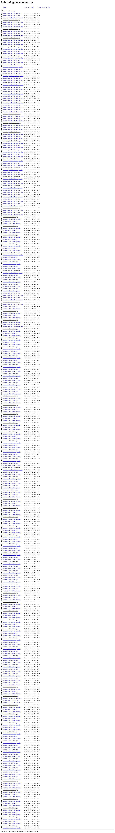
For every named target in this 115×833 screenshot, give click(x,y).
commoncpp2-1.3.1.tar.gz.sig (13, 31)
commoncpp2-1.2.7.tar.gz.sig (13, 22)
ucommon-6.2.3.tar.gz (10, 718)
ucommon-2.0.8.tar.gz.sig (11, 322)
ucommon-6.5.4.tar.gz (10, 794)
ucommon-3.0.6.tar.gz (10, 382)
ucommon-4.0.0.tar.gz (10, 449)
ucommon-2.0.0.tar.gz (10, 266)
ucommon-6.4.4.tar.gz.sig (11, 774)
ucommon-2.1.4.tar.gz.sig (11, 353)
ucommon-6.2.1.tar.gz (10, 709)
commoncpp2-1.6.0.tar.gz (11, 203)
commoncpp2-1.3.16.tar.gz (11, 96)
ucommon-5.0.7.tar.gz (10, 579)
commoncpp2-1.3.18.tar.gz (11, 105)
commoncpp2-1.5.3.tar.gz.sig (13, 179)
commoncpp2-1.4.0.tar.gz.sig (13, 147)
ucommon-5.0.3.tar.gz (10, 561)
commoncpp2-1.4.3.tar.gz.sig (13, 161)
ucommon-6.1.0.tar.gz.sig (11, 653)
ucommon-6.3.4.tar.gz (10, 740)
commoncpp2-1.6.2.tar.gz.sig (13, 214)
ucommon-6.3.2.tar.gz (10, 731)
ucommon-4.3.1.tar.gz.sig (11, 537)
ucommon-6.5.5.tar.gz (10, 799)
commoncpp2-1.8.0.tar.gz (11, 324)
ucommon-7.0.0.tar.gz (10, 825)
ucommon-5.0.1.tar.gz (10, 552)
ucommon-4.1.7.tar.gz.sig (11, 514)
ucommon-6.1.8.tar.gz (10, 687)
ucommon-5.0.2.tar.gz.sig (11, 559)
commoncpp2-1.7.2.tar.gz (11, 297)
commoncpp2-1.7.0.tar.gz (11, 270)
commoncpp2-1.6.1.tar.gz (11, 208)
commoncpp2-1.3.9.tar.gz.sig (13, 67)
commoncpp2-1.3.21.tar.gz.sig (13, 120)
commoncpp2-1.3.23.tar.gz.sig (13, 129)
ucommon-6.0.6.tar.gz (10, 642)
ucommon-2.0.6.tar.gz (10, 311)
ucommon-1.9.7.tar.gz (10, 248)
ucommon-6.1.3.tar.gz (10, 664)
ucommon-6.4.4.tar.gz (10, 772)
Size (39, 7)
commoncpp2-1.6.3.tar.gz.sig (13, 255)
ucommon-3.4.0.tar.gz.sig (11, 447)
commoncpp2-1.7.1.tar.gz (11, 293)
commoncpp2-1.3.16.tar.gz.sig (13, 98)
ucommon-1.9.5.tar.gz (10, 239)
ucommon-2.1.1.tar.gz (10, 338)
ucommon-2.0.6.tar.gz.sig (11, 313)
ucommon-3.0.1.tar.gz (10, 360)
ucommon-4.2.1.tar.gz (10, 521)
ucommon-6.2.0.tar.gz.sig (11, 707)
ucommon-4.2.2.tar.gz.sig (11, 528)
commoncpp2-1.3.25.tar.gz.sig (13, 138)
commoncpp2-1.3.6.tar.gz (11, 51)
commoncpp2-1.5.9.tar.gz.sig (13, 201)
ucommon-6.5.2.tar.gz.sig (11, 787)
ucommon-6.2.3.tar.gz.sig (11, 720)
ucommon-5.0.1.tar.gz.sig (11, 555)
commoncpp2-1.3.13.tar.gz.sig (13, 85)
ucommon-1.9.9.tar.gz (10, 261)
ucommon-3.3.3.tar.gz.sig (11, 425)
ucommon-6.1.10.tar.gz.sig (12, 698)
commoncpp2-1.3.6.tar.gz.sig (13, 53)
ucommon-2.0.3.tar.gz (10, 284)
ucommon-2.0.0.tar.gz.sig (11, 268)
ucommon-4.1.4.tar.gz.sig (11, 501)
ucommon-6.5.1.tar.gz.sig (11, 783)
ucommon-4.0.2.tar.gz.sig (11, 461)
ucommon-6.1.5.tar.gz (10, 673)
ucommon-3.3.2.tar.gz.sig (11, 420)
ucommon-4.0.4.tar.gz (10, 472)
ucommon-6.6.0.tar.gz (10, 812)
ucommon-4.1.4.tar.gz (10, 499)
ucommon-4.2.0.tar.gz (10, 517)
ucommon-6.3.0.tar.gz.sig (11, 725)
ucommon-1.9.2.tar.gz (10, 226)
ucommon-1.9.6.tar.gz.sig (11, 246)
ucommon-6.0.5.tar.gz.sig (11, 640)
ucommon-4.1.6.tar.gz (10, 508)
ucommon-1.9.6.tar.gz (10, 244)
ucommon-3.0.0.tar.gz (10, 355)
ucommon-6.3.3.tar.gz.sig (11, 738)
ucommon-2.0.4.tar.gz (10, 288)
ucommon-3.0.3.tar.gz (10, 369)
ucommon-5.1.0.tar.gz (10, 584)
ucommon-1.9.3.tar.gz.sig (11, 232)
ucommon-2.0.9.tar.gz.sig (11, 331)
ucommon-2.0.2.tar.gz (10, 279)
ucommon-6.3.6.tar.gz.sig (11, 752)
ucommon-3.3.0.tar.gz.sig (11, 411)
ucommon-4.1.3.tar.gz (10, 494)
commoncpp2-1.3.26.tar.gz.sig (13, 143)
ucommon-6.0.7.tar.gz (10, 646)
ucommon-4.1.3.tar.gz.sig (11, 496)
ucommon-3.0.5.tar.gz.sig (11, 380)
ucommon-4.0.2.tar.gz (10, 458)
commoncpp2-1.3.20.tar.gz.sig (13, 116)
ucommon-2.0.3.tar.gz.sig (11, 286)
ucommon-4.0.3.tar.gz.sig (11, 465)
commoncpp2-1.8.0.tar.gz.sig (13, 326)
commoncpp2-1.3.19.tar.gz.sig (13, 111)
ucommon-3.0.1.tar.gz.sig (11, 362)
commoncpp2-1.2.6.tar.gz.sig (13, 17)
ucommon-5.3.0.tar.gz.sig (11, 608)
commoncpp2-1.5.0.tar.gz (11, 163)
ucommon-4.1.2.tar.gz (10, 490)
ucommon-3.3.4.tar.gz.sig (11, 429)
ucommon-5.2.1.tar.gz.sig (11, 599)
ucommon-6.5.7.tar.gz (10, 808)
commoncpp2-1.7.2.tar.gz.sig (13, 299)
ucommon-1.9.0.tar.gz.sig (11, 219)
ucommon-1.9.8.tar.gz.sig (11, 259)
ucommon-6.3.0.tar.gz (10, 723)
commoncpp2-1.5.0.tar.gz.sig (13, 165)
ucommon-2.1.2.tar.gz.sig (11, 344)
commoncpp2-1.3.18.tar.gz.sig (13, 107)
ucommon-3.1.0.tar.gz (10, 387)
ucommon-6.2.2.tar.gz (10, 714)
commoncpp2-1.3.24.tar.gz (11, 132)
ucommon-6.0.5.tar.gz (10, 637)
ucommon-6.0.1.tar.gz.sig (11, 622)
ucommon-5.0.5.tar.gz (10, 570)
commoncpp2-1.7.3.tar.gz (11, 302)
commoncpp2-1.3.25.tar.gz (11, 136)
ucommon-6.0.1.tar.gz (10, 620)
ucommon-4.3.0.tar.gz (10, 530)
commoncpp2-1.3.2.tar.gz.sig (13, 35)
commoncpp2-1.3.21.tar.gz (11, 118)
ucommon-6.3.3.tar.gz (10, 736)
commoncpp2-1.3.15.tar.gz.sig (13, 94)
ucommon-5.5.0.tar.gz (10, 611)
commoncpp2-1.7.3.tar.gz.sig (13, 304)
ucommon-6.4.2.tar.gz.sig (11, 765)
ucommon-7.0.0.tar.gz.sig (11, 828)
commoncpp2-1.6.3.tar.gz (11, 252)
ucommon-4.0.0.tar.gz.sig (11, 452)
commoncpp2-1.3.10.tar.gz (11, 69)
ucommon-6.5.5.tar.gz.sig (11, 801)
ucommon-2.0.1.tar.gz (10, 275)
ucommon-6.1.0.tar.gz (10, 651)
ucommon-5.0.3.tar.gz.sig (11, 564)
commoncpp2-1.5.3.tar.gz (11, 176)
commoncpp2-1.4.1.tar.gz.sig (13, 152)
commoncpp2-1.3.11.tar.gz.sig (13, 76)
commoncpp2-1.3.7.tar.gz (11, 55)
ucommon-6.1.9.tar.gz (10, 691)
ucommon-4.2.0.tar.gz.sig (11, 519)
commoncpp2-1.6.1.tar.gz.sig (13, 210)
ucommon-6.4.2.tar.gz (10, 763)
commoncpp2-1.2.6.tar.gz (11, 15)
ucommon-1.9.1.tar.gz (10, 221)
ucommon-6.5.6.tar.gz (10, 803)
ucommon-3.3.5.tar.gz (10, 432)
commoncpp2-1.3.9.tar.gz (11, 64)
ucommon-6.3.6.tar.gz (10, 749)
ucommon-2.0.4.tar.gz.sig (11, 291)
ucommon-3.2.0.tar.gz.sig (11, 398)
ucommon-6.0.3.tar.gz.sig (11, 631)
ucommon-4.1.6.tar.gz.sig (11, 510)
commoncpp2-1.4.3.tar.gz (11, 158)
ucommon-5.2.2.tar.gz (10, 602)
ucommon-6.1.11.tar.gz (10, 700)
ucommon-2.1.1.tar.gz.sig (11, 340)
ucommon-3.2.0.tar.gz (10, 396)
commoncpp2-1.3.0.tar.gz (11, 24)
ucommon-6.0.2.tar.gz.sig (11, 626)
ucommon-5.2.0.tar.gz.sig (11, 595)
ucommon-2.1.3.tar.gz (10, 346)
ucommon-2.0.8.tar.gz (10, 320)
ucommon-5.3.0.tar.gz (10, 606)
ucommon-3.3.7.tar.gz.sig (11, 443)
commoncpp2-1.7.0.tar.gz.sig (13, 273)
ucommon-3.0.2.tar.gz (10, 364)
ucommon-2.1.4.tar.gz (10, 351)
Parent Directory (9, 11)
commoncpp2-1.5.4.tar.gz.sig (13, 183)
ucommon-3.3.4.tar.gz (10, 427)
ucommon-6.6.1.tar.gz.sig (11, 819)
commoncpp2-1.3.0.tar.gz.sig (13, 26)
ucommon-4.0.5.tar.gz (10, 476)
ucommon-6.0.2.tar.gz (10, 624)
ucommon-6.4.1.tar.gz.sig (11, 761)
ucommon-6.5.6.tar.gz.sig (11, 805)
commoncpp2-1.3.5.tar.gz (11, 47)
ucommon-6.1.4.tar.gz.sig (11, 671)
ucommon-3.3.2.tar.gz (10, 418)
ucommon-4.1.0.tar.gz (10, 481)
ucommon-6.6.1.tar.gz (10, 817)
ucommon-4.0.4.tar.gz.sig (11, 474)
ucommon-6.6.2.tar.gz (10, 821)
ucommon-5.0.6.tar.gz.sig (11, 577)
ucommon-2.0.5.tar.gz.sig (11, 308)
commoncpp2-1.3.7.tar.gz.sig (13, 58)
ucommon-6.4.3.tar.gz (10, 767)
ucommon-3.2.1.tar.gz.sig (11, 402)
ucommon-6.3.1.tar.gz (10, 727)
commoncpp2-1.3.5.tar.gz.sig (13, 49)
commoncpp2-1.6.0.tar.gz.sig (13, 205)
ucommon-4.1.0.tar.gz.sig (11, 483)
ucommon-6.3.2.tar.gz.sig (11, 734)
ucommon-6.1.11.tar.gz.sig (12, 702)
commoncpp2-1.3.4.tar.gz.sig (13, 44)
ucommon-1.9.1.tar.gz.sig (11, 223)
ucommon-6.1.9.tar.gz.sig (11, 693)
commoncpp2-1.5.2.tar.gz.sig (13, 174)
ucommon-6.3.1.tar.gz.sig (11, 729)
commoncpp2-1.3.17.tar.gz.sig (13, 102)
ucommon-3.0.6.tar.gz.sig (11, 385)
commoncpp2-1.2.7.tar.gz (11, 20)
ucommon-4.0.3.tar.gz (10, 463)
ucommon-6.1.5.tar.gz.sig (11, 675)
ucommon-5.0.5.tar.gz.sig (11, 573)
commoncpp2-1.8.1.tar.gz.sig (13, 470)
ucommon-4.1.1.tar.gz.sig (11, 487)
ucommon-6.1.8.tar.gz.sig (11, 689)
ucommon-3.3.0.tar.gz (10, 409)
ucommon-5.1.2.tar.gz (10, 588)
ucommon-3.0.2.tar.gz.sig (11, 367)
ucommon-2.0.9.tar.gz (10, 329)
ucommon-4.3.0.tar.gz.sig (11, 532)
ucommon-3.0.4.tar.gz (10, 373)
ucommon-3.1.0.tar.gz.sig (11, 389)
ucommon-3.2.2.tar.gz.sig (11, 407)
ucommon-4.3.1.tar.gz (10, 534)
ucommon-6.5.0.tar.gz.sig (11, 778)
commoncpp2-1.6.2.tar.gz (11, 212)
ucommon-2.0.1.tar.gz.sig (11, 277)
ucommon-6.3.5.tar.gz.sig (11, 747)
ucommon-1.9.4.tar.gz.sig (11, 237)
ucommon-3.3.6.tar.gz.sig (11, 438)
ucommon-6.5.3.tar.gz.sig (11, 792)
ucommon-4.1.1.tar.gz (10, 485)
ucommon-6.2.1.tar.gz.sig (11, 711)
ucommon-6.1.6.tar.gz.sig (11, 680)
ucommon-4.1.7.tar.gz (10, 512)
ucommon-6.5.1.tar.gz (10, 781)
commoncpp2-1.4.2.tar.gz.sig (13, 156)
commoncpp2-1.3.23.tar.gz (11, 127)
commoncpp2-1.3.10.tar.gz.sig (13, 71)
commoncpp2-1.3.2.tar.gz (11, 33)
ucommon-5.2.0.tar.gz (10, 593)
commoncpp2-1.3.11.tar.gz (11, 73)
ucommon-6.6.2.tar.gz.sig (11, 823)
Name (4, 7)
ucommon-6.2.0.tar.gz (10, 705)
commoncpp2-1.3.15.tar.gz (11, 91)
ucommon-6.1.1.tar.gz (10, 655)
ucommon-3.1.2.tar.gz (10, 391)
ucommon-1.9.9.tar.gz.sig (11, 264)
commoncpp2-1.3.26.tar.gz (11, 141)
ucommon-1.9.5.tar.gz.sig (11, 241)
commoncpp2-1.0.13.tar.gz (11, 13)
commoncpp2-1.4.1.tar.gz (11, 150)
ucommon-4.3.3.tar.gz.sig (11, 546)
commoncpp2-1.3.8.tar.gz (11, 60)
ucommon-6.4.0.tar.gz (10, 754)
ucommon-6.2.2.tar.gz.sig (11, 716)
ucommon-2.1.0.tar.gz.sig (11, 335)
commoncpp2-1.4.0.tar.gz (11, 145)
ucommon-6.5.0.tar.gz (10, 776)
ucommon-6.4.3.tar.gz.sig (11, 770)
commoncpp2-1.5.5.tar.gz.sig (13, 188)
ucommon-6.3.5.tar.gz (10, 745)
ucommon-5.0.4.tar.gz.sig (11, 568)
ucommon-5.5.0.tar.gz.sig (11, 613)
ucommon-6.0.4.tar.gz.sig (11, 635)
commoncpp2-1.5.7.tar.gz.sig (13, 197)
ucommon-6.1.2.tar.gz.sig (11, 662)
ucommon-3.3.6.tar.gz (10, 436)
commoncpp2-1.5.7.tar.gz (11, 194)
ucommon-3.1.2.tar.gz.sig (11, 393)
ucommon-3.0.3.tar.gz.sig (11, 371)
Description (46, 7)
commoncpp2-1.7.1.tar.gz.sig (13, 295)
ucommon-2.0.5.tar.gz (10, 306)
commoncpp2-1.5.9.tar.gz (11, 199)
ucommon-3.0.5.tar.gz (10, 378)
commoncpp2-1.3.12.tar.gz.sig (13, 80)
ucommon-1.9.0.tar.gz (10, 217)
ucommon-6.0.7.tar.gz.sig (11, 649)
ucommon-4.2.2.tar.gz (10, 526)
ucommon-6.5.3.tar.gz (10, 790)
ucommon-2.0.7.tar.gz (10, 315)
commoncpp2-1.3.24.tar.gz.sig (13, 134)
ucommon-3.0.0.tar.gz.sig (11, 358)
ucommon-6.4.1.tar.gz (10, 758)
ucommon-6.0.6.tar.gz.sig (11, 644)
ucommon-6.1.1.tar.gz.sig (11, 658)
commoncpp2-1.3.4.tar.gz (11, 42)
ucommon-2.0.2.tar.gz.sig (11, 282)
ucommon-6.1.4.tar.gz (10, 669)
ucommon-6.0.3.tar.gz (10, 628)
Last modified (28, 7)
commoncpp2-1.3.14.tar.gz (11, 87)
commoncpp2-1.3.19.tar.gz (11, 109)
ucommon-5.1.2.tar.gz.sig (11, 590)
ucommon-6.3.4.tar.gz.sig (11, 743)
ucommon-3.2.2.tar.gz (10, 405)
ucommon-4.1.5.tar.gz (10, 503)
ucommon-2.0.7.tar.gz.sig (11, 317)
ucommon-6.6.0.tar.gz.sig (11, 814)
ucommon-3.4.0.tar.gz (10, 445)
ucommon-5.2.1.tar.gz (10, 597)
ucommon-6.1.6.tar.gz (10, 678)
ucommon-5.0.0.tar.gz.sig (11, 550)
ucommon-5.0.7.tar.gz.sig (11, 581)
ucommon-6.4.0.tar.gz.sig (11, 756)
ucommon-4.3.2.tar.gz (10, 539)
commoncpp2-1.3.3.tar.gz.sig (13, 40)
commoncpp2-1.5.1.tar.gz (11, 167)
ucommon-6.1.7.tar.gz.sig (11, 684)
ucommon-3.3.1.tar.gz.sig (11, 416)
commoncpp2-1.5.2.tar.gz (11, 172)
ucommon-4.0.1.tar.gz (10, 454)
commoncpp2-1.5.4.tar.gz (11, 181)
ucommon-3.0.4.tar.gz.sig (11, 376)
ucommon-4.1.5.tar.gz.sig (11, 505)
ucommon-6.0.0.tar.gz (10, 615)
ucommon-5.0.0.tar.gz (10, 548)
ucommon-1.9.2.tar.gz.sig (11, 228)
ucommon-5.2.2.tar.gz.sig (11, 604)
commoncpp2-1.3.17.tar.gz (11, 100)
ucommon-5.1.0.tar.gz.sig (11, 586)
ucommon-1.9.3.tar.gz (10, 230)
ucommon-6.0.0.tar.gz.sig (11, 617)
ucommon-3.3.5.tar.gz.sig (11, 434)
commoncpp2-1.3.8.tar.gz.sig (13, 62)
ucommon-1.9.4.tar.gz (10, 235)
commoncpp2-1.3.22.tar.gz (11, 123)
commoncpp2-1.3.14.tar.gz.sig (13, 89)
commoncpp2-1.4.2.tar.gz (11, 154)
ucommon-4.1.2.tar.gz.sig (11, 492)
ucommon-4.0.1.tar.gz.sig (11, 456)
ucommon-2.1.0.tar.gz (10, 333)
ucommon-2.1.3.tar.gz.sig (11, 349)
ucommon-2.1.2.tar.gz (10, 342)
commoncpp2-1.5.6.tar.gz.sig (13, 192)
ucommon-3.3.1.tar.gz (10, 414)
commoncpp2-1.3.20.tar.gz (11, 114)
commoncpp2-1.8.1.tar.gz (11, 467)
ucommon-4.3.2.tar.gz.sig (11, 541)
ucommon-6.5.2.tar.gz (10, 785)
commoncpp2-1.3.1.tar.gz (11, 29)
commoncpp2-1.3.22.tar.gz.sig (13, 125)
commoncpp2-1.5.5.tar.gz (11, 185)
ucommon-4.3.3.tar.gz (10, 543)
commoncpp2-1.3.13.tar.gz (11, 82)
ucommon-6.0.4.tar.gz (10, 633)
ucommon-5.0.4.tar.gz (10, 566)
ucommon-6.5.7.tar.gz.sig (11, 810)
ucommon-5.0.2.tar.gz (10, 557)
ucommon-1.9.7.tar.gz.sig (11, 250)
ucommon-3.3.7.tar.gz (10, 440)
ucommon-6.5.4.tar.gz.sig (11, 796)
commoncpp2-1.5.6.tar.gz (11, 190)
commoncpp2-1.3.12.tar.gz (11, 78)
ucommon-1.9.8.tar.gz (10, 257)
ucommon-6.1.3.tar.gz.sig (11, 667)
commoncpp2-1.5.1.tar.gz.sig (13, 170)
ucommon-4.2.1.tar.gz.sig (11, 523)
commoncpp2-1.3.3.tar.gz (11, 38)
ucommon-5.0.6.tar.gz (10, 575)
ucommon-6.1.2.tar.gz (10, 660)
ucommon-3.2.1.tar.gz (10, 400)
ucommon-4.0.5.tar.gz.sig (11, 479)
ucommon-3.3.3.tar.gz (10, 423)
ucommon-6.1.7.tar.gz (10, 682)
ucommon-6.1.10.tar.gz (10, 696)
